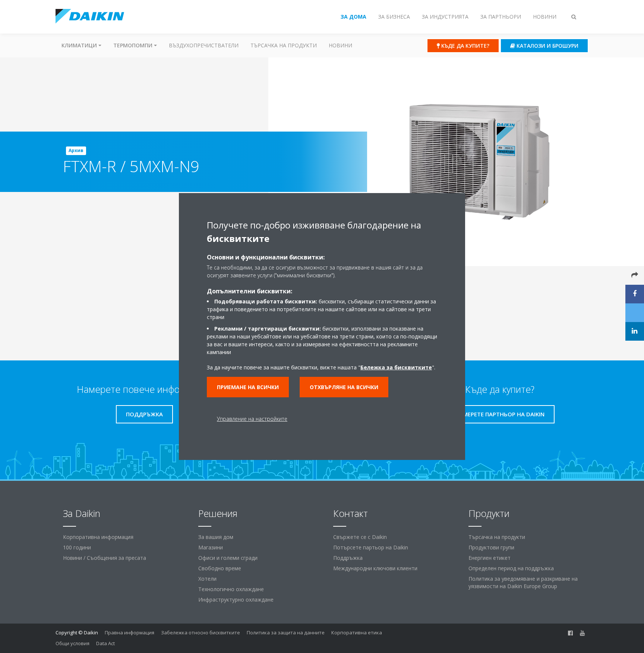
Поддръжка (348, 557)
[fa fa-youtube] (582, 633)
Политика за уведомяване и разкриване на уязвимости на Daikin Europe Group (523, 582)
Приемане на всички (248, 387)
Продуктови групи (491, 547)
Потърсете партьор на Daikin (370, 547)
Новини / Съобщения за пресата (104, 557)
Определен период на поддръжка (511, 568)
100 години (77, 547)
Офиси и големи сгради (228, 557)
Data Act (105, 643)
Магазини (210, 547)
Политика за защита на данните (286, 632)
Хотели (207, 578)
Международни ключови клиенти (375, 568)
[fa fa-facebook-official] (571, 633)
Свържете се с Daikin (360, 536)
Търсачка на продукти (283, 45)
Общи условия (72, 643)
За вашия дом (215, 536)
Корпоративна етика (356, 632)
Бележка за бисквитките (396, 367)
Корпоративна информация (98, 536)
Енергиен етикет (489, 557)
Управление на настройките (252, 418)
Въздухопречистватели (204, 45)
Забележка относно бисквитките (200, 632)
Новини (340, 45)
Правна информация (129, 632)
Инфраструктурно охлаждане (236, 599)
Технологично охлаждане (231, 589)
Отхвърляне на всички (344, 387)
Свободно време (219, 568)
